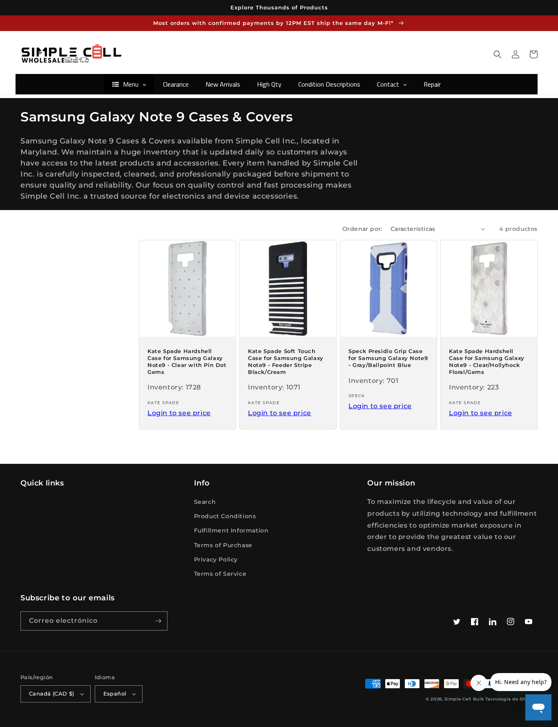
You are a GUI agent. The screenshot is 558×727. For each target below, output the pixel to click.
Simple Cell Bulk (464, 699)
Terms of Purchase (223, 545)
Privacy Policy (216, 559)
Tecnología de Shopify (511, 699)
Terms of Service (220, 573)
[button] (498, 54)
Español (115, 693)
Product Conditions (225, 516)
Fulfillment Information (231, 530)
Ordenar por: (362, 229)
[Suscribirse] (158, 621)
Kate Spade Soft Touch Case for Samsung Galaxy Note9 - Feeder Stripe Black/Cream (286, 361)
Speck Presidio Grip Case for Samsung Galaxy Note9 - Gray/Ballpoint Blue (388, 358)
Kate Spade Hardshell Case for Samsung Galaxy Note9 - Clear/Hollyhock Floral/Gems (487, 361)
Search (205, 502)
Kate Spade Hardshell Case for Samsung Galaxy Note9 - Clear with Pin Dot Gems (187, 361)
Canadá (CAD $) (51, 693)
